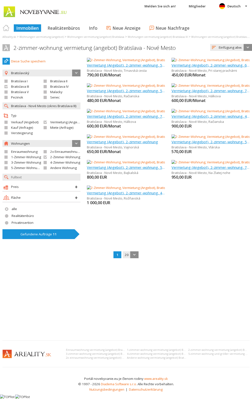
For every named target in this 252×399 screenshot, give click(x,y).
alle (14, 209)
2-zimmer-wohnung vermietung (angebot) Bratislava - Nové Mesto (95, 48)
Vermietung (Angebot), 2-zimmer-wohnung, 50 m (126, 65)
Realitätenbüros (63, 28)
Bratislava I (19, 81)
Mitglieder (197, 6)
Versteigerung (22, 133)
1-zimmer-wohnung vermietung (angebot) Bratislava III (162, 350)
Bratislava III (20, 86)
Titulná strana (6, 28)
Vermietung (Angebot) (66, 122)
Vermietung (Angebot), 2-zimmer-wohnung (122, 141)
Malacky (56, 92)
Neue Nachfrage (172, 28)
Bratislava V (20, 92)
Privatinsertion (22, 222)
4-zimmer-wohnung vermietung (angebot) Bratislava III (162, 354)
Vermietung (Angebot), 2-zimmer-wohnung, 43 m (211, 116)
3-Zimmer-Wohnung (26, 162)
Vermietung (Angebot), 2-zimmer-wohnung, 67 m (211, 65)
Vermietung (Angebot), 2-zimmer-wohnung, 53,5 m (126, 167)
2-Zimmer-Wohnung (65, 157)
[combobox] (231, 47)
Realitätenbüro (23, 216)
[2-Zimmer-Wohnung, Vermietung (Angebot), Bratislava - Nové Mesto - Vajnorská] (146, 136)
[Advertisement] (126, 299)
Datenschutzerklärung (146, 389)
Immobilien (27, 28)
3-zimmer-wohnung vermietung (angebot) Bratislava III (101, 354)
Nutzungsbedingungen (106, 389)
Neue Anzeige (126, 28)
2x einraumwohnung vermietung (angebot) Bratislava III (101, 357)
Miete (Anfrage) (62, 127)
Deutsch (234, 6)
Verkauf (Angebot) (25, 122)
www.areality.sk (156, 378)
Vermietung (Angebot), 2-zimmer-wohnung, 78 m (211, 90)
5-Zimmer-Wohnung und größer (35, 168)
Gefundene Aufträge (38, 234)
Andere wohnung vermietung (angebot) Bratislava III (160, 357)
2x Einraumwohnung (65, 151)
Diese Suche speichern (28, 61)
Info (93, 28)
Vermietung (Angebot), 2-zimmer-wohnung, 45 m (126, 192)
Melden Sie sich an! (160, 6)
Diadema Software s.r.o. (119, 384)
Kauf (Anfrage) (22, 127)
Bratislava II (58, 81)
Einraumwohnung (24, 151)
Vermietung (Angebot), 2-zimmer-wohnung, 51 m (211, 141)
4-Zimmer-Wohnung (65, 162)
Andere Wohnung (63, 168)
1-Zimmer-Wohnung (26, 157)
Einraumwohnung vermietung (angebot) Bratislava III (99, 350)
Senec (55, 97)
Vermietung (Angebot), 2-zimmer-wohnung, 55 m (126, 90)
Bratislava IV (59, 86)
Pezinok (17, 97)
